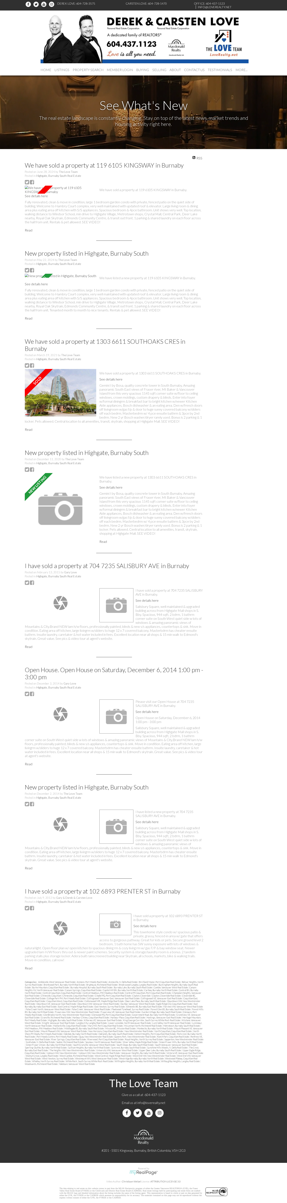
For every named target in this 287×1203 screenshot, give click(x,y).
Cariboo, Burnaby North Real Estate (161, 990)
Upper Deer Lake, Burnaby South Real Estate (160, 1050)
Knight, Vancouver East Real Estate (58, 1023)
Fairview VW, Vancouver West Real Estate (183, 1006)
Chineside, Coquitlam (51, 995)
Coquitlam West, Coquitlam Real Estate (65, 1001)
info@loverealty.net (151, 1103)
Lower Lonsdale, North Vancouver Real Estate (129, 1023)
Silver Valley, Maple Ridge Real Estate (140, 1042)
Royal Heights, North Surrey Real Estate (144, 1039)
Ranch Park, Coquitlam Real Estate (173, 1036)
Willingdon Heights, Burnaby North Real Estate (137, 1061)
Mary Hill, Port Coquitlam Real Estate (105, 1025)
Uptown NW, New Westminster (62, 1053)
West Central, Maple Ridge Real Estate (113, 1055)
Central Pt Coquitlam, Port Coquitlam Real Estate (148, 992)
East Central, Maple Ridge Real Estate (75, 1006)
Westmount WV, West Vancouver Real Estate (96, 1058)
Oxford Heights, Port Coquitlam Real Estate (155, 1033)
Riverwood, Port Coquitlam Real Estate (105, 1039)
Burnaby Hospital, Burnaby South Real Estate (91, 987)
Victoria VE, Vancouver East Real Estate (185, 1053)
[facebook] (29, 4)
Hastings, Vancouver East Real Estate (164, 1017)
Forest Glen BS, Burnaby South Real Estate (171, 1009)
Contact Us (194, 70)
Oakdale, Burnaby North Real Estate (81, 1033)
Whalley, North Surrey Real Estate (48, 1061)
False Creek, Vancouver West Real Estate (91, 1009)
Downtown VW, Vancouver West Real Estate (99, 1003)
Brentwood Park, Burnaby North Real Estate (64, 984)
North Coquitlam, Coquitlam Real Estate (173, 1031)
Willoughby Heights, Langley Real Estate (180, 1061)
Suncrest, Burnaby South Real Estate (128, 1047)
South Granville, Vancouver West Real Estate (94, 1044)
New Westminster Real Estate (139, 1031)
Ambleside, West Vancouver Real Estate (57, 982)
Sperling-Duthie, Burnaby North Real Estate (46, 1047)
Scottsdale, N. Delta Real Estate (40, 1042)
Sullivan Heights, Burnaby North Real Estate (89, 1047)
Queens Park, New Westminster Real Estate (135, 1036)
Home (46, 70)
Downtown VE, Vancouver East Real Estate (56, 1003)
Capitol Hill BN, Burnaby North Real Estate (123, 990)
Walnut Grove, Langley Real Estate (42, 1055)
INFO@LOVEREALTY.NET (215, 7)
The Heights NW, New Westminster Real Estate (72, 1050)
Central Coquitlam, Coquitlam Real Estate (62, 992)
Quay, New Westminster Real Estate (96, 1036)
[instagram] (52, 4)
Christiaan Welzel (131, 1181)
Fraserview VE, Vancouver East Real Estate (121, 1012)
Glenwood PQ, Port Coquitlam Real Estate (111, 1014)
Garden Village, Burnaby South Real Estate (162, 1012)
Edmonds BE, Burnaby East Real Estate (144, 1006)
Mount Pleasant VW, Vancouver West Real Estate (64, 1031)
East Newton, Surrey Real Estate (110, 1006)
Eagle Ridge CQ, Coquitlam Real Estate (174, 1003)
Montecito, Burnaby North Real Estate (155, 1028)
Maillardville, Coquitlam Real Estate (70, 1025)
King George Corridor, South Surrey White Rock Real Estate (152, 1020)
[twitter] (36, 4)
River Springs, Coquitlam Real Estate (68, 1039)
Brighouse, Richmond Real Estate (102, 984)
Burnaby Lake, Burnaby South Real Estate (133, 987)
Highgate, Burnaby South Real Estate (58, 175)
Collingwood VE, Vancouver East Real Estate (161, 998)
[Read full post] (60, 190)
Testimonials (220, 70)
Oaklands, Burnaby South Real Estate (116, 1033)
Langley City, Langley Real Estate (91, 1023)
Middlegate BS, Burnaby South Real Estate (84, 1028)
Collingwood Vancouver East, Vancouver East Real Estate (113, 998)
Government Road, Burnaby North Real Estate (153, 1014)
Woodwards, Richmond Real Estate (41, 1064)
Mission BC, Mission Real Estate (120, 1028)
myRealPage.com (143, 1173)
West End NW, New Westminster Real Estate (154, 1055)
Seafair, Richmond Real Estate (70, 1042)
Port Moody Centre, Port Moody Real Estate (57, 1036)
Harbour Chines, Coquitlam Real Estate (90, 1017)
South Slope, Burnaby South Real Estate (135, 1044)
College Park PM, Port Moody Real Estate (66, 998)
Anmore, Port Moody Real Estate (92, 982)
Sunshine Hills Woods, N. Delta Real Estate (167, 1047)
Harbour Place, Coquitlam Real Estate (128, 1017)
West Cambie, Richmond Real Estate (77, 1055)
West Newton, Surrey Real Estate (58, 1058)
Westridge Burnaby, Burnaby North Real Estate (141, 1058)
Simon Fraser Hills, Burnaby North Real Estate (181, 1042)
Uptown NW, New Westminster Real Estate (99, 1053)
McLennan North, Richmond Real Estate (143, 1025)
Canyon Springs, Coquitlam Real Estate (83, 990)
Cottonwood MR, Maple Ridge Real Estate (104, 1001)
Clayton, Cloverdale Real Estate (166, 995)
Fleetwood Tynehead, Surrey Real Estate (131, 1009)
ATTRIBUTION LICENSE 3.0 (165, 1181)
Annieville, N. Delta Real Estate (123, 982)
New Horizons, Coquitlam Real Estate (106, 1031)
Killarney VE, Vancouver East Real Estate (103, 1020)
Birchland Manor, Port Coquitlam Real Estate (160, 982)
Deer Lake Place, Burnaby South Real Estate (145, 1001)
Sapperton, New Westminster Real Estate (183, 1039)
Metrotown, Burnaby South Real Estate (181, 1025)
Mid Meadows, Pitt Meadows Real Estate (44, 1028)
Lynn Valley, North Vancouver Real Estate (171, 1023)
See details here (36, 196)
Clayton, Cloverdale (141, 995)
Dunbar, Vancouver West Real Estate (138, 1003)
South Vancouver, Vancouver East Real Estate (176, 1044)
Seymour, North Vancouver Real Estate (103, 1042)
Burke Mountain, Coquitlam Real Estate (50, 987)
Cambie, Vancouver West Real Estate (171, 987)
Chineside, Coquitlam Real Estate (78, 995)
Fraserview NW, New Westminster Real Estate (77, 1012)
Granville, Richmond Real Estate (56, 1017)
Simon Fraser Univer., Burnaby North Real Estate (49, 1044)
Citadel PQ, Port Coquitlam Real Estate (113, 995)
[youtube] (44, 4)
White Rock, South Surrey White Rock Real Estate (90, 1061)
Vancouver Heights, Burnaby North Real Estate (143, 1053)
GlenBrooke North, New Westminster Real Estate (67, 1014)
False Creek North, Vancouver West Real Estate (48, 1009)
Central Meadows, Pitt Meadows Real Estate (103, 992)
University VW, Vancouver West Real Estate (117, 1050)
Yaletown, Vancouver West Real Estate (77, 1064)
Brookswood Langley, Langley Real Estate (138, 984)
